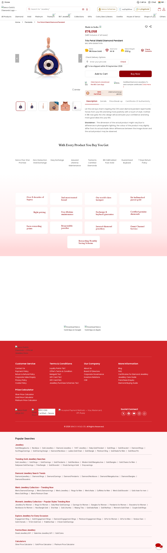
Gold (29, 16)
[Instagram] (134, 413)
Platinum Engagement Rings (90, 519)
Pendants (28, 22)
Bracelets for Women (137, 505)
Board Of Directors (92, 371)
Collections (79, 16)
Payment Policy (21, 371)
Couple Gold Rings (139, 508)
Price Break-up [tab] (116, 101)
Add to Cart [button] (101, 73)
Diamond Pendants (71, 476)
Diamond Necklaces (89, 476)
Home (17, 22)
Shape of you (150, 16)
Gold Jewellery (47, 448)
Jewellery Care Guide (127, 377)
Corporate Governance (94, 374)
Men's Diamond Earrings (24, 491)
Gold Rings (111, 448)
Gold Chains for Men (127, 462)
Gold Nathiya (106, 508)
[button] (83, 9)
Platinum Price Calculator (26, 400)
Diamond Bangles (128, 476)
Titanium (51, 16)
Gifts (90, 16)
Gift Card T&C (56, 377)
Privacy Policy (21, 380)
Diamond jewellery (22, 476)
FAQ (120, 371)
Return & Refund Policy (25, 374)
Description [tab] (91, 101)
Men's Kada (89, 491)
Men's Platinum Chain (39, 494)
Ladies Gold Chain (75, 451)
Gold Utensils (20, 522)
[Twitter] (123, 413)
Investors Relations (92, 377)
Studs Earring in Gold (71, 465)
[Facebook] (129, 413)
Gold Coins (59, 533)
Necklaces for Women (24, 508)
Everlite (120, 16)
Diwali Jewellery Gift (23, 533)
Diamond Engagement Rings (65, 519)
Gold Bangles (111, 462)
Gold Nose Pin (133, 451)
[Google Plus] (139, 413)
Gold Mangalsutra (22, 448)
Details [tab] (103, 101)
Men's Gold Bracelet (121, 491)
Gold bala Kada (92, 508)
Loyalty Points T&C (58, 368)
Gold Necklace (73, 462)
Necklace (35, 448)
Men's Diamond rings (45, 491)
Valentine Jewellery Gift (43, 533)
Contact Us (20, 368)
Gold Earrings (46, 462)
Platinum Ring (102, 451)
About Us (88, 368)
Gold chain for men (139, 491)
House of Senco (133, 16)
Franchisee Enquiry (126, 380)
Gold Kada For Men (118, 451)
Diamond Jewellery (63, 448)
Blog (120, 368)
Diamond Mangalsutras (109, 476)
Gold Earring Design (40, 451)
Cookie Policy (21, 383)
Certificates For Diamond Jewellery (133, 374)
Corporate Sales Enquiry (25, 377)
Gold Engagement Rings (41, 519)
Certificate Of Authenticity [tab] (138, 101)
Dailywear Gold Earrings (24, 465)
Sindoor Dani (139, 519)
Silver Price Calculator (24, 394)
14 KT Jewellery (80, 448)
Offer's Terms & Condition (61, 371)
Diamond (19, 16)
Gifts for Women (110, 519)
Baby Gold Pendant (96, 448)
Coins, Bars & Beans (104, 16)
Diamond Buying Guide (128, 383)
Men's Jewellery (62, 491)
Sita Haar (54, 508)
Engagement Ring (22, 519)
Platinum (39, 16)
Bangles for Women (99, 505)
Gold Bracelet (123, 448)
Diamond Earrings (54, 476)
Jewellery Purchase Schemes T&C (64, 383)
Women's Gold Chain (121, 508)
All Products (6, 16)
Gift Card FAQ (55, 380)
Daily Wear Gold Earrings (60, 505)
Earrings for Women (80, 505)
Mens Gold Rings (21, 494)
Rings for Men (76, 491)
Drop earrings (87, 465)
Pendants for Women (118, 505)
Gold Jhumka (66, 508)
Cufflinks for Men (103, 491)
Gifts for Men (125, 519)
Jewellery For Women (23, 505)
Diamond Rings (137, 448)
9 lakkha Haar (49, 522)
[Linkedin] (144, 413)
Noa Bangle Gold (41, 508)
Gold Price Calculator (24, 397)
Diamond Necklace (58, 451)
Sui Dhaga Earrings (22, 451)
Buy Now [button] (135, 73)
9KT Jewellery (64, 16)
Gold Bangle (89, 451)
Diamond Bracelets (22, 479)
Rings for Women (41, 505)
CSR (85, 380)
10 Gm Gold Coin (34, 522)
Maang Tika (79, 508)
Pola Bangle (41, 465)
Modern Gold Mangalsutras (92, 462)
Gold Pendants (59, 462)
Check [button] (123, 62)
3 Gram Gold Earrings (65, 522)
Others (163, 16)
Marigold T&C (55, 374)
